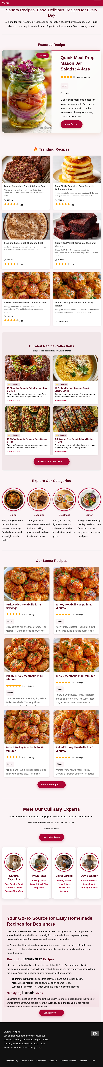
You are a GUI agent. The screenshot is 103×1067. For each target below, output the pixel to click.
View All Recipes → (51, 784)
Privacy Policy (12, 1061)
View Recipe (71, 124)
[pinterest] (95, 1033)
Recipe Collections (68, 1061)
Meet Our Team (51, 837)
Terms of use (27, 1061)
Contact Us (41, 1061)
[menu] (97, 3)
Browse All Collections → (51, 461)
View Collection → (14, 400)
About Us (53, 1061)
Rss (93, 1061)
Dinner (10, 621)
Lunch (64, 86)
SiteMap (83, 1061)
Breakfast (32, 959)
